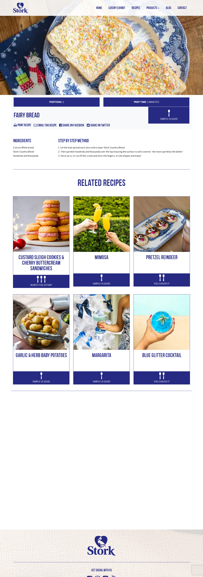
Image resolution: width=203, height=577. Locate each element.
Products (151, 8)
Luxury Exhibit (116, 8)
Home (99, 8)
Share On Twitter (100, 125)
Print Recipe (24, 125)
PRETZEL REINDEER (161, 257)
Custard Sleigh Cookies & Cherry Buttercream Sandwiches (41, 262)
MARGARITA (101, 355)
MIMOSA (101, 257)
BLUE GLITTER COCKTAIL (161, 355)
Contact (182, 8)
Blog (168, 8)
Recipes (136, 8)
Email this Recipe (47, 125)
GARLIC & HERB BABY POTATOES (41, 355)
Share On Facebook (73, 125)
